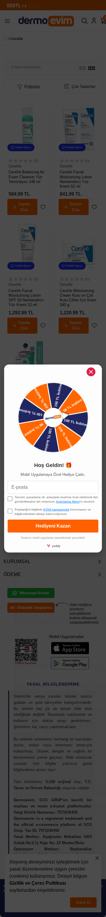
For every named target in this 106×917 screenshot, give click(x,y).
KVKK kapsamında (56, 509)
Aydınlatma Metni (68, 501)
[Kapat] (91, 371)
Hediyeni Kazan (53, 525)
